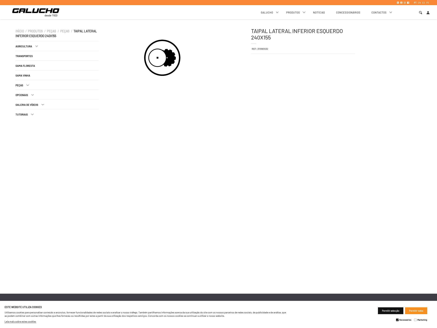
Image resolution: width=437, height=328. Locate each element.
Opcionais (22, 95)
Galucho (267, 12)
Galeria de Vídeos (27, 104)
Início (20, 31)
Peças (51, 31)
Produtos (293, 12)
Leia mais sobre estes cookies (20, 321)
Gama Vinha (23, 75)
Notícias (319, 12)
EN (419, 2)
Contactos (379, 12)
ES (423, 2)
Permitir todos (416, 310)
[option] (143, 58)
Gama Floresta (25, 65)
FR (427, 2)
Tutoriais (22, 114)
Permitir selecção (390, 310)
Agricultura (24, 46)
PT (415, 2)
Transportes (24, 56)
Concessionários (348, 12)
